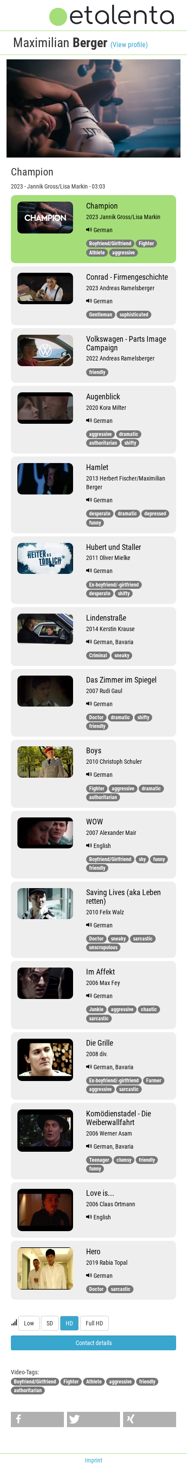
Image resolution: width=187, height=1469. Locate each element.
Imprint (93, 1460)
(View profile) (129, 45)
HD (69, 1323)
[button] (37, 1419)
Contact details (94, 1342)
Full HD (94, 1323)
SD (50, 1323)
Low (29, 1323)
